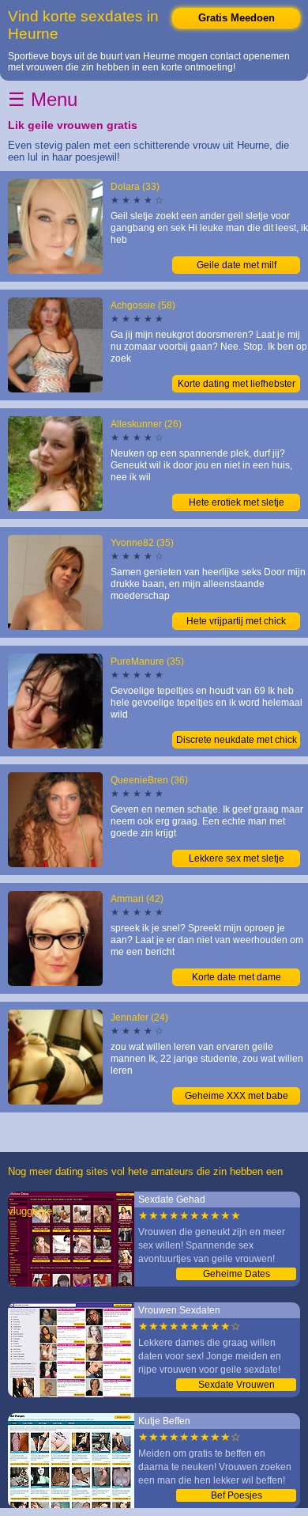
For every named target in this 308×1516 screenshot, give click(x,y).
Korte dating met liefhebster (236, 383)
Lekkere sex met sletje (236, 858)
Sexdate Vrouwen (236, 1384)
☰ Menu (42, 99)
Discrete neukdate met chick (236, 739)
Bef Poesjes (236, 1495)
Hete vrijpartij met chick (236, 621)
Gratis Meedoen (236, 18)
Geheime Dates (236, 1273)
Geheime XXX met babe (236, 1095)
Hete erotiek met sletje (236, 502)
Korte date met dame (236, 977)
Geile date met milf (236, 265)
